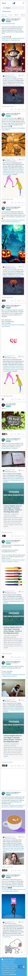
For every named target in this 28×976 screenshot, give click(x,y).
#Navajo (15, 674)
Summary (8, 21)
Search (4, 3)
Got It (21, 967)
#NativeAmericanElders (10, 171)
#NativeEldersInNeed (15, 889)
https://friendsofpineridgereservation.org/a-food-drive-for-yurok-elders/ (13, 172)
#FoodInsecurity (6, 128)
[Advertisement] (14, 779)
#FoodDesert (13, 128)
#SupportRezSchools (7, 38)
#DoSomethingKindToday (8, 23)
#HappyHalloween (15, 40)
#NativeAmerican (7, 676)
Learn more (12, 974)
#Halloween (10, 78)
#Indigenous (7, 40)
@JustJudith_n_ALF (10, 405)
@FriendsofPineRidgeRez (12, 20)
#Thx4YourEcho (19, 807)
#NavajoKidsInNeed (15, 480)
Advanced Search (6, 11)
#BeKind (15, 38)
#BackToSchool (11, 478)
